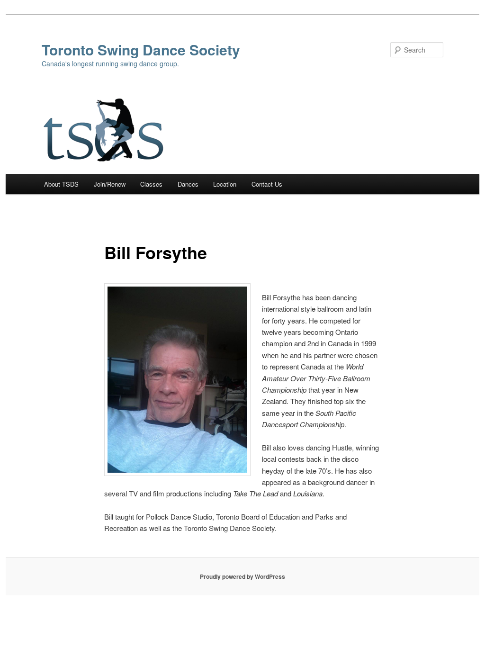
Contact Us (266, 184)
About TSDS (61, 184)
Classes (151, 184)
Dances (188, 184)
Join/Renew (110, 184)
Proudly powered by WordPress (242, 576)
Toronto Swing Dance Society (141, 49)
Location (224, 184)
